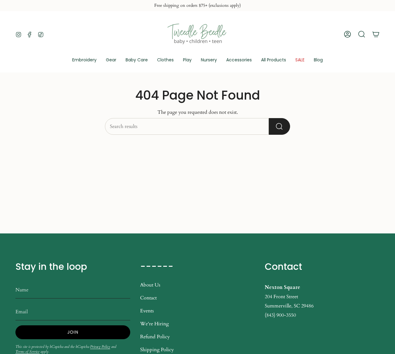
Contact (148, 297)
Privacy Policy (100, 346)
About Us (150, 285)
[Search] (279, 126)
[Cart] (376, 34)
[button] (111, 60)
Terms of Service (27, 351)
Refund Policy (155, 336)
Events (147, 310)
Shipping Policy (157, 349)
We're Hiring (154, 323)
